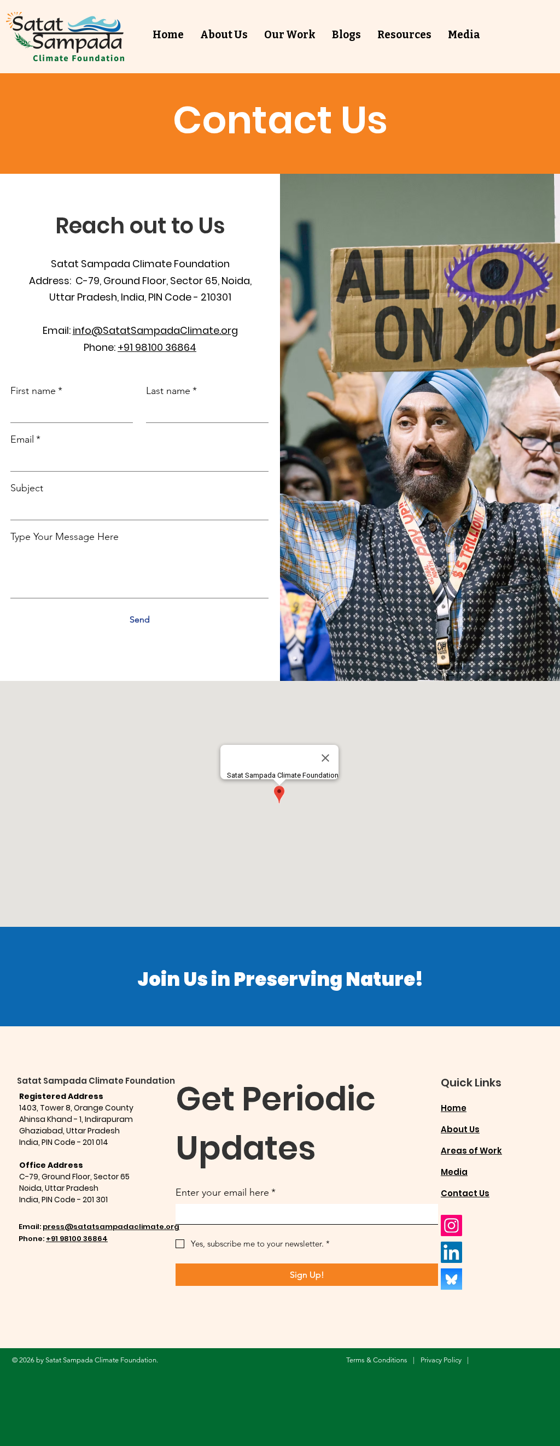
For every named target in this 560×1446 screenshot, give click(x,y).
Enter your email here (226, 1192)
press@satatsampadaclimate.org (111, 1226)
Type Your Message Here (64, 537)
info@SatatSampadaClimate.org (155, 330)
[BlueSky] (451, 1279)
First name (36, 391)
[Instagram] (451, 1225)
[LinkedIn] (451, 1252)
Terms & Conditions (376, 1360)
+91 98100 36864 (157, 347)
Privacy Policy (441, 1360)
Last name (171, 391)
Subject (26, 488)
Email (25, 439)
